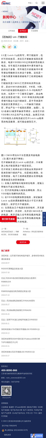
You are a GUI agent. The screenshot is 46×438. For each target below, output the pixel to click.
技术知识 (23, 31)
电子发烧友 (5, 410)
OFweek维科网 (20, 407)
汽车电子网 (38, 410)
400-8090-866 (9, 370)
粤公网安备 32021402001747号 (16, 430)
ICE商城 (4, 416)
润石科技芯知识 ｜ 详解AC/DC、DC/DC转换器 (10, 233)
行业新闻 (34, 31)
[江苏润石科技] (6, 3)
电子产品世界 (6, 413)
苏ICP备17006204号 (9, 426)
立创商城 (4, 407)
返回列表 (23, 242)
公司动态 (11, 31)
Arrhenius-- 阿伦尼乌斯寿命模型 (33, 233)
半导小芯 (29, 413)
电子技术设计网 (16, 410)
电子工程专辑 (28, 410)
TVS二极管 (38, 413)
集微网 (11, 407)
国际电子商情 (32, 407)
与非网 (40, 407)
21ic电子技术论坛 (18, 413)
